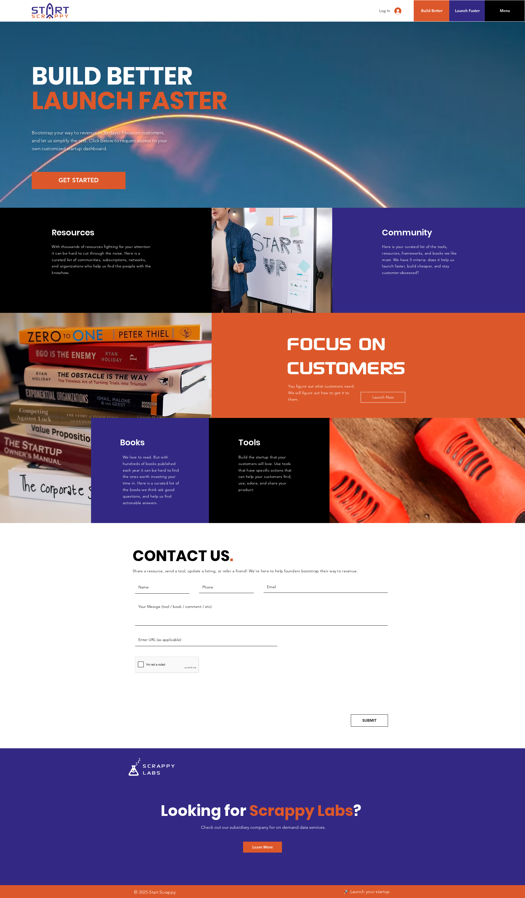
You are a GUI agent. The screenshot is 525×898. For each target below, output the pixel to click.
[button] (505, 10)
